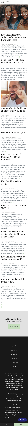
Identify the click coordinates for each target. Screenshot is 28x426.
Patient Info (14, 362)
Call (7, 424)
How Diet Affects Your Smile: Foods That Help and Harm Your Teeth (14, 37)
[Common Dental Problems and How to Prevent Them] (14, 94)
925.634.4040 (16, 393)
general (16, 21)
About (14, 346)
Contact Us (14, 326)
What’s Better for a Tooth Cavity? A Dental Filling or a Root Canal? (13, 234)
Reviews (14, 358)
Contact (14, 366)
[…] (19, 57)
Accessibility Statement (15, 415)
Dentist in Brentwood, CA (13, 133)
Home (11, 21)
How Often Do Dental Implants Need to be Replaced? (11, 157)
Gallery (14, 354)
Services (14, 350)
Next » (3, 308)
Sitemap (7, 417)
